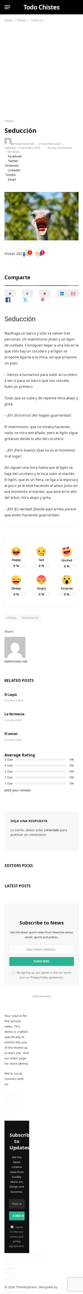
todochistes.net (24, 144)
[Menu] (7, 7)
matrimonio (30, 618)
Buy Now (10, 1282)
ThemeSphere (14, 1292)
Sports (9, 1278)
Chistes (21, 20)
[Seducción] (41, 216)
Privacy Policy (39, 977)
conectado (51, 830)
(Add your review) (17, 790)
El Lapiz (10, 694)
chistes (11, 618)
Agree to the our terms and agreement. (16, 1236)
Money (9, 1273)
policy (17, 1241)
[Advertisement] (41, 71)
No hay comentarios (60, 148)
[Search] (76, 7)
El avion (11, 733)
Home (8, 20)
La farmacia (14, 714)
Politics (9, 1268)
